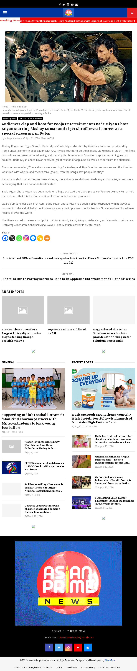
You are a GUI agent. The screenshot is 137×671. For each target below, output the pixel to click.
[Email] (88, 647)
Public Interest (35, 118)
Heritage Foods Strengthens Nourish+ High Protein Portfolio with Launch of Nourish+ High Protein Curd (102, 418)
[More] (47, 238)
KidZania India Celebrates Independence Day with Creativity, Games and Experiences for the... (113, 480)
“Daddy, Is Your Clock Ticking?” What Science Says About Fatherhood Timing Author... (42, 445)
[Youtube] (78, 647)
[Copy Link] (40, 238)
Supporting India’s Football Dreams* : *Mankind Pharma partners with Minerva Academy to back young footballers (33, 421)
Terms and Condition (109, 667)
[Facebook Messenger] (33, 238)
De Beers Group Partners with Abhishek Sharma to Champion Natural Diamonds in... (42, 508)
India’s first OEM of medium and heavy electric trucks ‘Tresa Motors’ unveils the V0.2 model (68, 260)
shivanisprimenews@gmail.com (75, 637)
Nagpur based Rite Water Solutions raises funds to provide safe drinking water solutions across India (112, 335)
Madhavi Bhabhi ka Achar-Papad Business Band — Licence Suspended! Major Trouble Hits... (112, 459)
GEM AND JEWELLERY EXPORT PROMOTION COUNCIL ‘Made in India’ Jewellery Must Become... (115, 500)
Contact (60, 667)
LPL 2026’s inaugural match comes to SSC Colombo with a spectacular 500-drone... (44, 466)
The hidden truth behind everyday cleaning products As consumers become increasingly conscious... (113, 439)
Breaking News (9, 118)
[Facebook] (5, 238)
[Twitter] (59, 647)
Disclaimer (72, 667)
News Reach (111, 660)
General (22, 118)
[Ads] (33, 351)
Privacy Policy (88, 667)
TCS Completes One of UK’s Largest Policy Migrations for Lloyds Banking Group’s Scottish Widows (21, 335)
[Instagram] (26, 238)
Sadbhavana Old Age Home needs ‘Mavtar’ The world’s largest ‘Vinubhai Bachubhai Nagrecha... (44, 487)
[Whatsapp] (19, 238)
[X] (12, 238)
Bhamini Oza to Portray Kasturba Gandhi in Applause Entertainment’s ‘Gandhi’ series (68, 279)
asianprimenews (13, 138)
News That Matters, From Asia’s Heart (33, 667)
